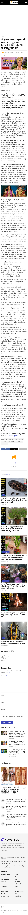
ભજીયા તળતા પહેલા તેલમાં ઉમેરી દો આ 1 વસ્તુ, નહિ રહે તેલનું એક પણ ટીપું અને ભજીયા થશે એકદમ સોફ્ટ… (16, 800)
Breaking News (5, 879)
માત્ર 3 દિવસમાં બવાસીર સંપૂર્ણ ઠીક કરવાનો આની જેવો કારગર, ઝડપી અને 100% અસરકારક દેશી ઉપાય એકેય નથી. (17, 743)
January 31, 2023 (5, 645)
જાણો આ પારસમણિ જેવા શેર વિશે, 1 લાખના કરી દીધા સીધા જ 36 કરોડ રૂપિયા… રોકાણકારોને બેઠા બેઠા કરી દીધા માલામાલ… (16, 824)
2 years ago (18, 656)
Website (3, 709)
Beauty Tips (4, 877)
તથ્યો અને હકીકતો (5, 552)
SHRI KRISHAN (19, 441)
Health (4, 609)
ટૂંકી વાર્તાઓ (17, 881)
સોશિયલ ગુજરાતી (13, 436)
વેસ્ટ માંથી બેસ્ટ (18, 896)
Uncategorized (5, 896)
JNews (5, 910)
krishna (21, 439)
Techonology (4, 891)
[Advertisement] (14, 19)
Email (3, 702)
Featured (3, 881)
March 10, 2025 (4, 619)
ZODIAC (17, 874)
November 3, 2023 (5, 561)
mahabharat (11, 441)
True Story (3, 893)
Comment (4, 676)
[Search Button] (26, 2)
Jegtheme (4, 912)
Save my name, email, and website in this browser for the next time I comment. (13, 717)
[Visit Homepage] (14, 2)
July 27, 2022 (11, 738)
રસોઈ (16, 893)
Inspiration (4, 886)
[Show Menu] (2, 2)
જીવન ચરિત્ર (17, 879)
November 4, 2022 (12, 756)
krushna (4, 441)
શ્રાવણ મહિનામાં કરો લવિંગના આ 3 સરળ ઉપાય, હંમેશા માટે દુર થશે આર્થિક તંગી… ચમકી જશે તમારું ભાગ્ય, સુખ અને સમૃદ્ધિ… (13, 95)
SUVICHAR (4, 444)
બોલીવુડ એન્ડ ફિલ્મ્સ (19, 891)
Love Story (3, 889)
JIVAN (16, 439)
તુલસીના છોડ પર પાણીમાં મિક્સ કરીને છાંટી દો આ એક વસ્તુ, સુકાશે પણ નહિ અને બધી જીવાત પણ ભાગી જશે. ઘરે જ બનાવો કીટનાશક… (16, 816)
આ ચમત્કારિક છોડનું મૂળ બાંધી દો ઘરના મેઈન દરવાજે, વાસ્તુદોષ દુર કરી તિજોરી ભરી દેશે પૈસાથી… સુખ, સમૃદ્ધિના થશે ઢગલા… (14, 101)
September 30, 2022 (12, 746)
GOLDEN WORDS (9, 439)
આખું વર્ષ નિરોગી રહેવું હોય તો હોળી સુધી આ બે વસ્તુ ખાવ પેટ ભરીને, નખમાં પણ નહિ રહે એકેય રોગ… (13, 615)
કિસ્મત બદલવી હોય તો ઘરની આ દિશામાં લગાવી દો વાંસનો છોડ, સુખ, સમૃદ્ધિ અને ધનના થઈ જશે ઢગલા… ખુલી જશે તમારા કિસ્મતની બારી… (13, 107)
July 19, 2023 (4, 504)
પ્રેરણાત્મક (17, 889)
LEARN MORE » (4, 850)
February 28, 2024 (19, 52)
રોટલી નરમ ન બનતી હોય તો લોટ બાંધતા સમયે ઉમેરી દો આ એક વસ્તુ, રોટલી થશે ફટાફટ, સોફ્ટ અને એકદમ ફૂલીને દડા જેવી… (16, 808)
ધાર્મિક (6, 36)
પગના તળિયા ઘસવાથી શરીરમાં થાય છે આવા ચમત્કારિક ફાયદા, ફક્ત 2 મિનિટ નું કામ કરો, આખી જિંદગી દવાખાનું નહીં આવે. (10, 790)
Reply (3, 660)
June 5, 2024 (4, 533)
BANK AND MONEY (5, 874)
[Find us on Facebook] (1, 907)
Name (3, 695)
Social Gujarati (9, 52)
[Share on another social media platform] (23, 449)
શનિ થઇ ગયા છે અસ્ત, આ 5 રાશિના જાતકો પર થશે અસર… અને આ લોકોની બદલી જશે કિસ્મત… (14, 643)
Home (2, 36)
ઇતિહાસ (16, 877)
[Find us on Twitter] (3, 907)
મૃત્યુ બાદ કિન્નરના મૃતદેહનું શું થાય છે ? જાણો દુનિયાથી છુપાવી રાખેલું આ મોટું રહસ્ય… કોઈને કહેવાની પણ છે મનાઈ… (13, 586)
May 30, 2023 (4, 590)
